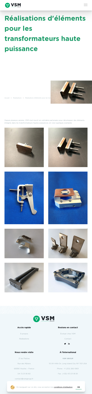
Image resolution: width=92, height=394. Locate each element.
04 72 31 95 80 (24, 374)
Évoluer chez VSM (67, 334)
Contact (67, 339)
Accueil (6, 98)
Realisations (17, 98)
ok (78, 387)
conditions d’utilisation (63, 387)
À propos (24, 334)
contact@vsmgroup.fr (24, 379)
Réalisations (24, 339)
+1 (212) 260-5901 (71, 369)
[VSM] (12, 5)
